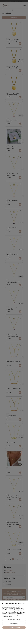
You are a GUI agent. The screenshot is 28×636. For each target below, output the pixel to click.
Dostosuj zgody (14, 623)
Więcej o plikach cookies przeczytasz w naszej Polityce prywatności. (13, 615)
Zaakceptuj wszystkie (14, 627)
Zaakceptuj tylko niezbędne (14, 619)
